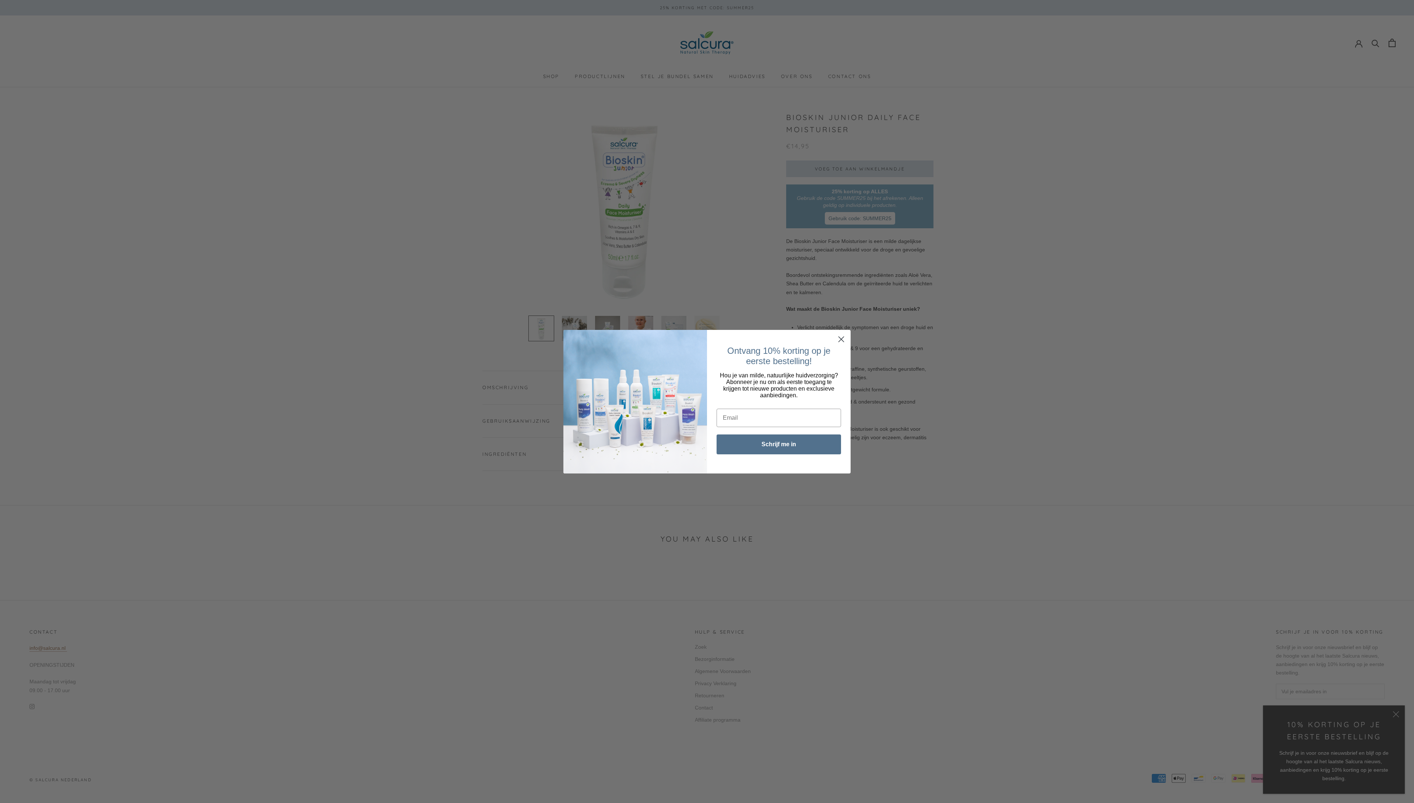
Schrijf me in (778, 444)
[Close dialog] (841, 339)
